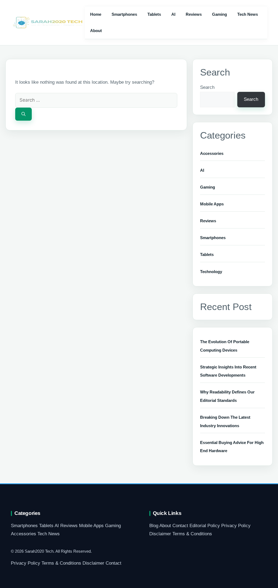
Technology (211, 271)
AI (173, 14)
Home (95, 14)
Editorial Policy (204, 525)
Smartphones (124, 14)
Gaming (219, 14)
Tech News (247, 14)
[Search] (23, 114)
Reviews (194, 14)
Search (207, 87)
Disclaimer (160, 533)
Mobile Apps (212, 204)
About (96, 30)
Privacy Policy (236, 525)
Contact (180, 525)
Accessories (211, 153)
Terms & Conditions (192, 533)
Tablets (154, 14)
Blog (153, 525)
